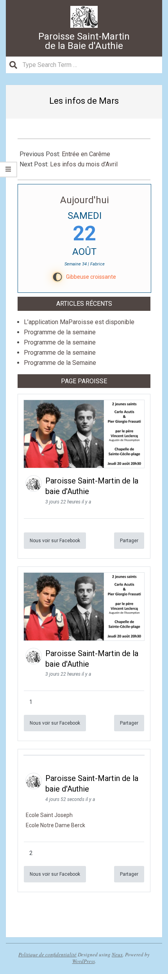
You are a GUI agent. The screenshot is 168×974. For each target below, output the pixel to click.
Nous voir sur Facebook (55, 540)
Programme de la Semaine (60, 362)
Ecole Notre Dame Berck (55, 825)
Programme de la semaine (60, 332)
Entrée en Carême (86, 154)
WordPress (83, 961)
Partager (129, 540)
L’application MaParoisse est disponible (79, 322)
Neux (117, 954)
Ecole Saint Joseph (49, 815)
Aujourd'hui (84, 200)
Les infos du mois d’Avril (84, 164)
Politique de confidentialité (47, 954)
